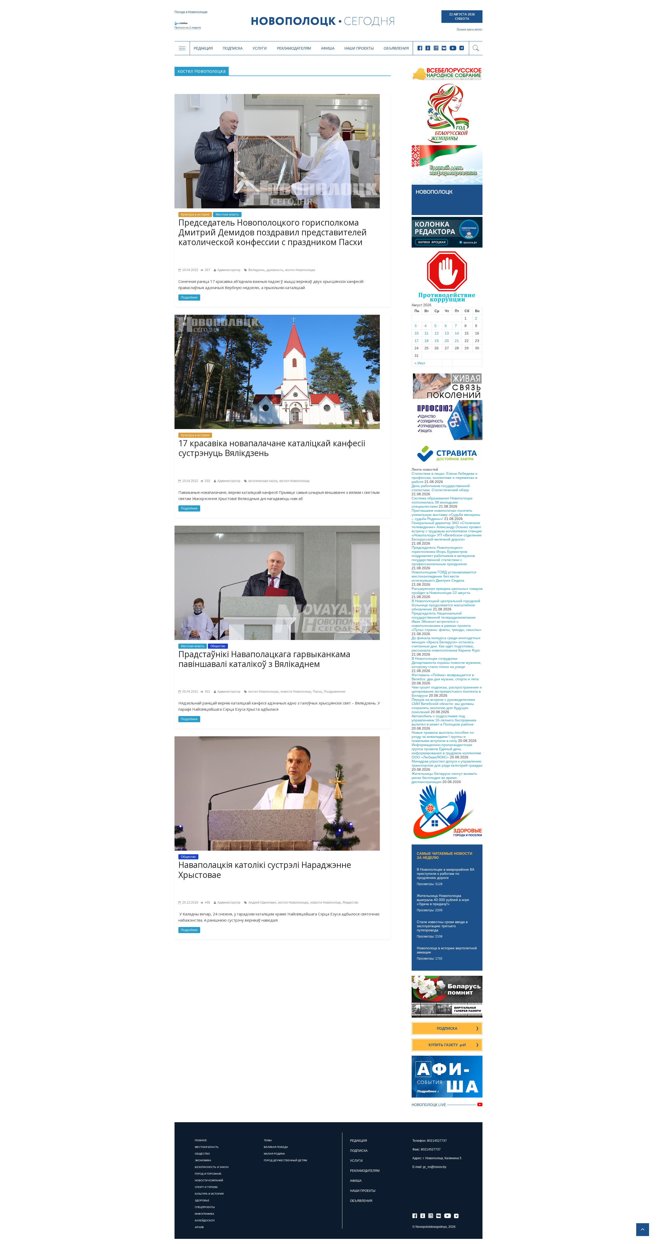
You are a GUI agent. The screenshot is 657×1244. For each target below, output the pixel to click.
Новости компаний (209, 1180)
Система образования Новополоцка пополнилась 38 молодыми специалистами (442, 502)
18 (426, 341)
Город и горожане (208, 1173)
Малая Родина (274, 1153)
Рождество (350, 902)
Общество (217, 646)
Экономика (203, 1160)
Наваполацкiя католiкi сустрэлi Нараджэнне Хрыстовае (264, 869)
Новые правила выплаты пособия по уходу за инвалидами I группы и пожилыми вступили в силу (443, 736)
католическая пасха (262, 481)
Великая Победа (276, 1147)
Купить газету (447, 1045)
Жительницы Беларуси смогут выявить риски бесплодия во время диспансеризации (444, 778)
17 (416, 341)
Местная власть (227, 214)
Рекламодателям (294, 48)
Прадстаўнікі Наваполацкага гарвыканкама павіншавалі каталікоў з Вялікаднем (264, 658)
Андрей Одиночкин (262, 902)
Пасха (317, 691)
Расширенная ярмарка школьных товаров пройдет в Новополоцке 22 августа (447, 591)
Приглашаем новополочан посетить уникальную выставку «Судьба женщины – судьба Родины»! (446, 514)
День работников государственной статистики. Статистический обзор (441, 488)
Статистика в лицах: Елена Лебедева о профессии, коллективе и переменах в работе (444, 477)
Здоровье (202, 1200)
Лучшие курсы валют (469, 29)
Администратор (228, 270)
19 (436, 341)
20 (447, 341)
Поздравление (334, 691)
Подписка (233, 48)
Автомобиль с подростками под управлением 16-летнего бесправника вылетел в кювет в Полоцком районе (444, 720)
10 (416, 333)
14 (457, 333)
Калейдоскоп (205, 1220)
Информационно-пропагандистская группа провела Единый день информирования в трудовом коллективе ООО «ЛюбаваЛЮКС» (446, 751)
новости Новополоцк (296, 691)
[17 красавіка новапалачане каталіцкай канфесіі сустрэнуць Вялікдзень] (277, 317)
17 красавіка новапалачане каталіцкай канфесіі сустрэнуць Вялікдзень (271, 448)
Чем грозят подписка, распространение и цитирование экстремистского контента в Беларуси (447, 691)
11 (426, 333)
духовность (275, 270)
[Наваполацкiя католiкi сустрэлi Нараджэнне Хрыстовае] (277, 738)
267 (207, 270)
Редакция (203, 48)
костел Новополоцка (300, 270)
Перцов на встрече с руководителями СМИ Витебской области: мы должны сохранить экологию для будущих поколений (443, 706)
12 (436, 333)
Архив (199, 1227)
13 (447, 333)
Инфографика (204, 1213)
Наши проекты (359, 48)
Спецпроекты (205, 1207)
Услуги (260, 48)
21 (457, 341)
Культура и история (195, 214)
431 (207, 691)
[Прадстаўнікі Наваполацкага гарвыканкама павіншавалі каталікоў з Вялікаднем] (277, 528)
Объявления (396, 48)
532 (207, 481)
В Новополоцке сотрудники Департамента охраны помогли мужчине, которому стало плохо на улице (446, 662)
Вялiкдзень (256, 270)
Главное (201, 1140)
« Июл (419, 363)
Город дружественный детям (285, 1160)
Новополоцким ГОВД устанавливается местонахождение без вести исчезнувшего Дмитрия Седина (444, 576)
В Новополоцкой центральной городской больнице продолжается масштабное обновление (446, 605)
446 (207, 902)
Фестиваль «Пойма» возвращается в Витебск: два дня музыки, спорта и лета (445, 677)
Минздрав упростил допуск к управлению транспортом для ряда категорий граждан (447, 763)
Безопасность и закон (211, 1167)
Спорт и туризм (206, 1187)
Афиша (327, 48)
